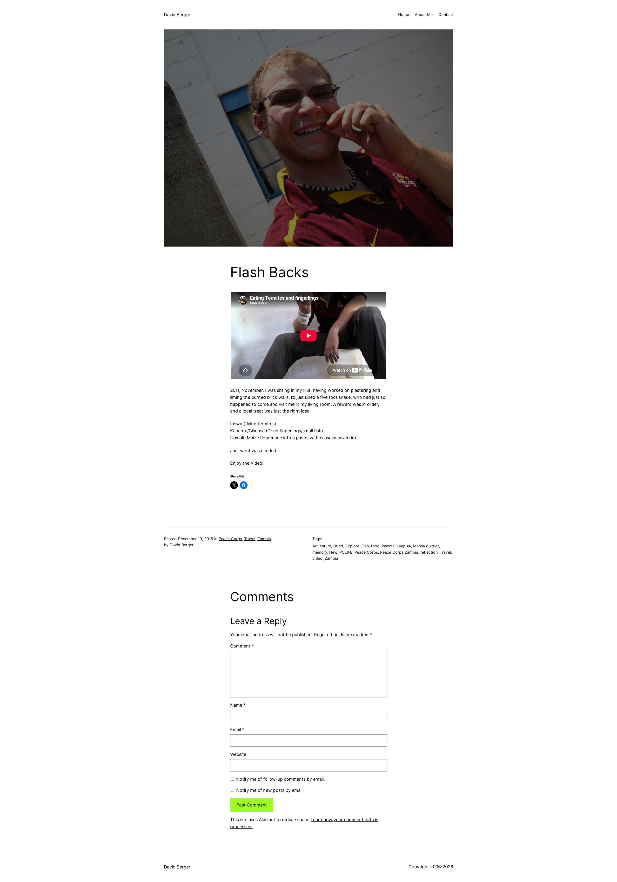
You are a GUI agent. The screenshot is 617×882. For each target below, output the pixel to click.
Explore (352, 546)
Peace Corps (230, 538)
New (333, 552)
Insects (388, 546)
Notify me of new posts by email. (270, 790)
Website (238, 754)
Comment (242, 645)
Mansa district (426, 546)
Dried (338, 546)
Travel (249, 538)
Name (238, 705)
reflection (429, 552)
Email (237, 729)
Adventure (321, 546)
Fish (365, 546)
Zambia (264, 538)
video (317, 558)
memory (319, 552)
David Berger (177, 14)
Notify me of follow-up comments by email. (280, 779)
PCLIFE (345, 552)
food (375, 546)
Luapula (404, 546)
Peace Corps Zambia (399, 552)
